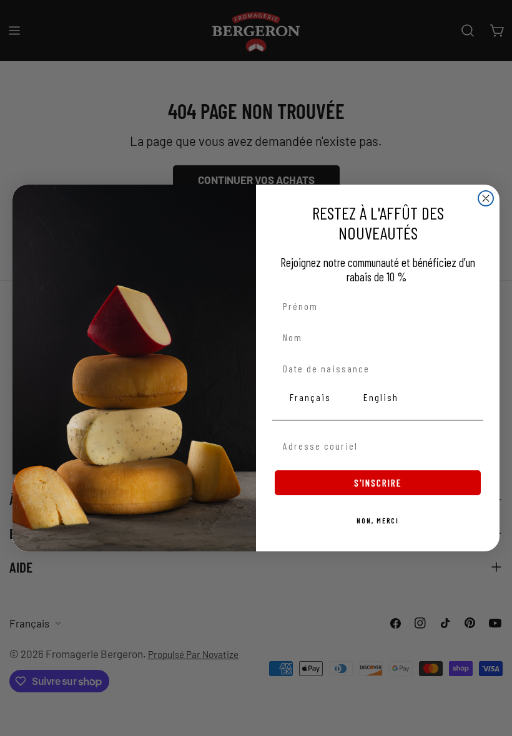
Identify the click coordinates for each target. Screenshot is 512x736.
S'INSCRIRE (378, 482)
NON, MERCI (378, 520)
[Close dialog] (485, 198)
